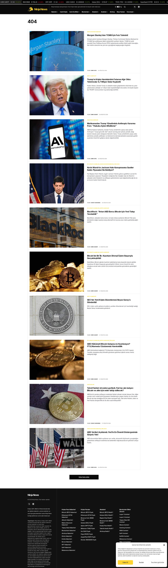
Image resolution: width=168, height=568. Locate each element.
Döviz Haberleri (67, 536)
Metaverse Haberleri (68, 550)
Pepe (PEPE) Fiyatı (87, 534)
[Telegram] (138, 6)
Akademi (103, 509)
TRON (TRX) (126, 2)
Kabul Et (125, 562)
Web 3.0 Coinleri (125, 542)
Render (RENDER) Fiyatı (88, 540)
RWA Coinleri (123, 530)
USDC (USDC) (78, 2)
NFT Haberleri (66, 544)
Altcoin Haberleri (67, 520)
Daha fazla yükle (84, 477)
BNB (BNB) (33, 2)
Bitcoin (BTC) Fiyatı (87, 512)
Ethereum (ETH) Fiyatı (88, 515)
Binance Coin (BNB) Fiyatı (87, 519)
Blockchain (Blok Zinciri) (125, 510)
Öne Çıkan (116, 164)
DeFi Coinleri (123, 533)
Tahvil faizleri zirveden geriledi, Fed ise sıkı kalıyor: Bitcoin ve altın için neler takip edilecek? (110, 389)
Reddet (141, 562)
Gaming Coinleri (124, 527)
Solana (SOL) (102, 2)
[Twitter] (134, 6)
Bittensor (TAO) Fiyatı (88, 528)
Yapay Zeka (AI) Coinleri (124, 521)
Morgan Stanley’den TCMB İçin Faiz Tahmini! (107, 35)
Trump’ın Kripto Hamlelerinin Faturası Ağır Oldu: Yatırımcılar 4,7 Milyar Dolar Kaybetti (109, 80)
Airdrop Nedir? (105, 531)
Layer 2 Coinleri (124, 517)
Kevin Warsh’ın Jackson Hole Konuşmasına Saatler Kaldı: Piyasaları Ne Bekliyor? (110, 168)
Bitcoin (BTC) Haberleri (93, 164)
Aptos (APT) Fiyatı (87, 525)
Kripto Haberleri (91, 75)
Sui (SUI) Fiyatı (85, 531)
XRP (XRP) (54, 2)
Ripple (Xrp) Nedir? (106, 518)
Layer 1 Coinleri (124, 514)
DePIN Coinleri (124, 536)
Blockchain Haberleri (69, 530)
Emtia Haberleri (67, 539)
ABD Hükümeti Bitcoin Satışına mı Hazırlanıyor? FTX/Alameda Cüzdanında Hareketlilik (108, 345)
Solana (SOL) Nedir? (106, 515)
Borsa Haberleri (67, 542)
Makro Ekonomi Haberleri (94, 31)
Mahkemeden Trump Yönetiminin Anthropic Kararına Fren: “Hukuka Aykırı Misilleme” (111, 124)
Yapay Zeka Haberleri (92, 120)
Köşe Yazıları (90, 384)
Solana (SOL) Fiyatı (87, 523)
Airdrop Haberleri (67, 533)
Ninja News (33, 495)
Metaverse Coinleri (125, 539)
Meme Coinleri (124, 525)
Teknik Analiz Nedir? (106, 528)
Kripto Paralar (85, 509)
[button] (164, 545)
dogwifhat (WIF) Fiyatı (88, 537)
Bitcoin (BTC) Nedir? (106, 512)
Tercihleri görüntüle (157, 562)
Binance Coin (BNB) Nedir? (106, 522)
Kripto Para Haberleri (69, 509)
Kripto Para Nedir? (106, 525)
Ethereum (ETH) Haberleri (67, 516)
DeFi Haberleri (66, 547)
